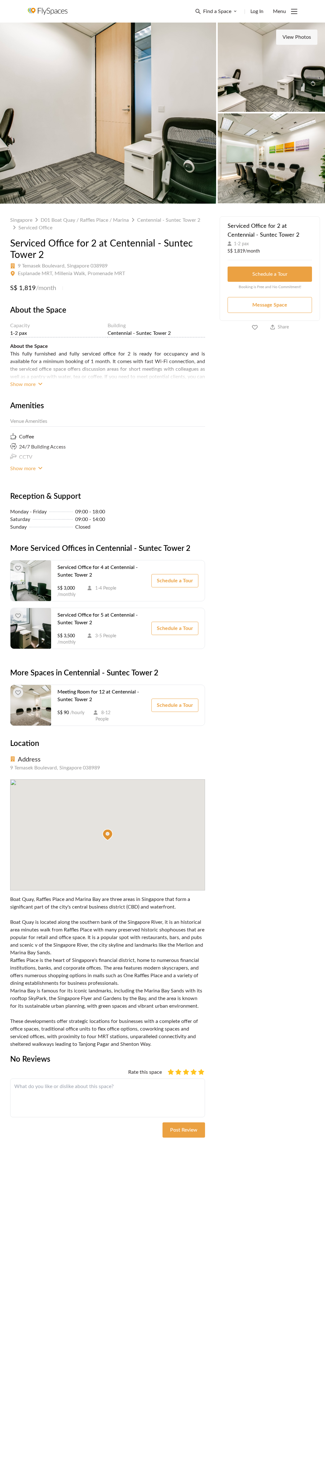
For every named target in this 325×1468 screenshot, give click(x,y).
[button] (107, 835)
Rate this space (145, 1072)
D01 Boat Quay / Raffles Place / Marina (85, 220)
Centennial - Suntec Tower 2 (168, 220)
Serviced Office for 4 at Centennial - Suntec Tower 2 (97, 571)
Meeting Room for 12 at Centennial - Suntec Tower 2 (98, 695)
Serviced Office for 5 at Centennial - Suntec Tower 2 (97, 618)
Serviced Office (35, 227)
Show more (23, 384)
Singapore (21, 220)
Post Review (183, 1130)
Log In (256, 11)
